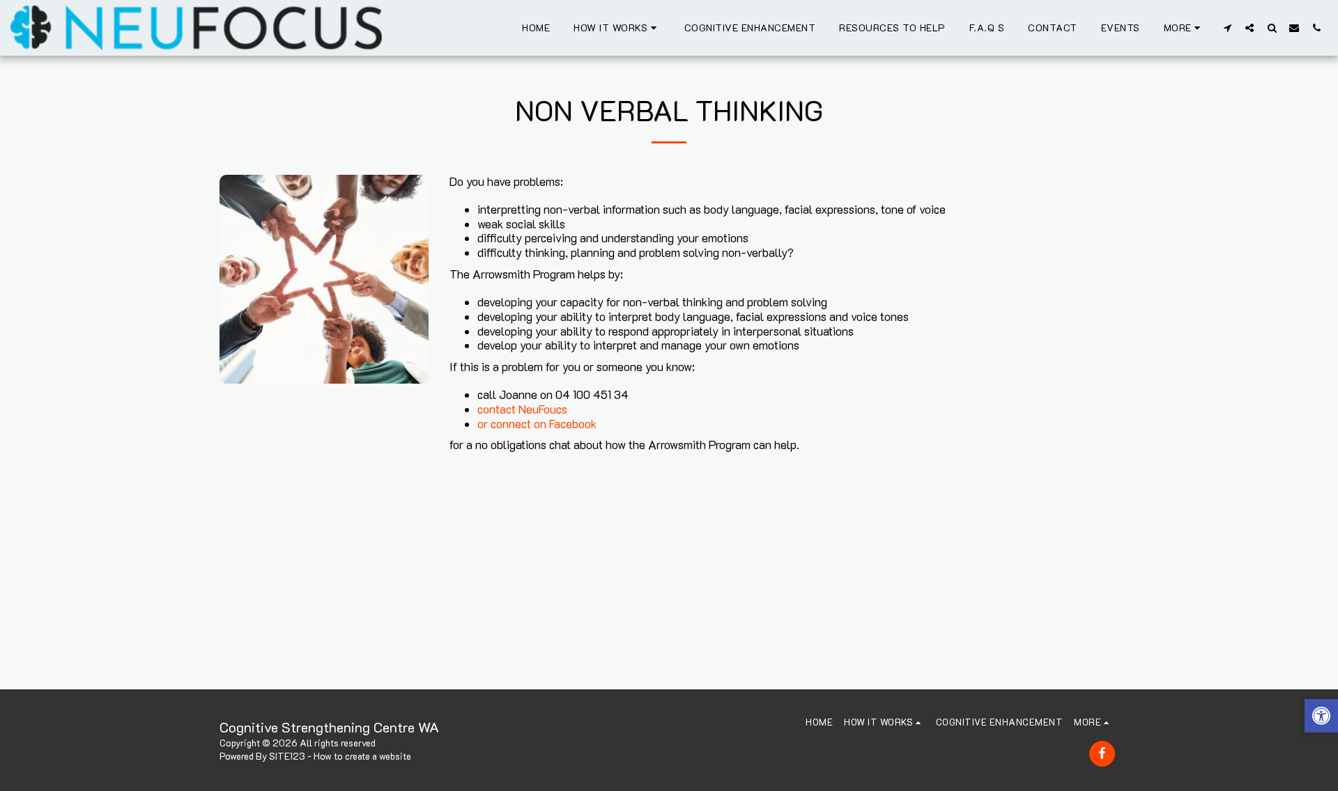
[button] (617, 27)
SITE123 (287, 756)
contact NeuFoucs (522, 409)
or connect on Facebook (537, 423)
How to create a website (362, 756)
